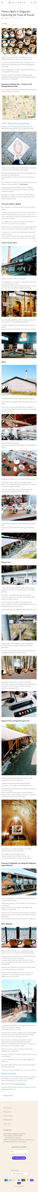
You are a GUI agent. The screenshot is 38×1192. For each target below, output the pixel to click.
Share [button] (5, 23)
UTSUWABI (20, 1186)
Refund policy (7, 1108)
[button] (2, 2)
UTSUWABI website (20, 1084)
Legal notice (7, 1123)
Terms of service (8, 1115)
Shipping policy (8, 1120)
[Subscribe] (28, 1152)
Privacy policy (7, 1112)
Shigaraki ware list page (8, 1073)
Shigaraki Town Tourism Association (18, 123)
